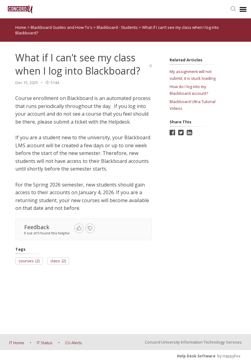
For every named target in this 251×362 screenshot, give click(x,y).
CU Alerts (73, 342)
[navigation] (243, 9)
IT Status (45, 342)
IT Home (16, 342)
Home (20, 27)
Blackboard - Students (118, 27)
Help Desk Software (196, 356)
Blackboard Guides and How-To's (62, 27)
